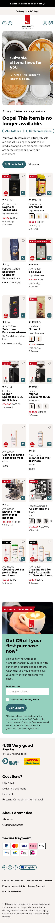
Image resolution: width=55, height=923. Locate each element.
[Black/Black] (39, 521)
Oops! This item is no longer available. (25, 76)
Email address (13, 686)
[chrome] (39, 406)
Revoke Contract (36, 886)
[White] (46, 406)
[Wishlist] (45, 23)
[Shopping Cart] (51, 23)
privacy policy (32, 699)
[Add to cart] (23, 193)
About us (7, 819)
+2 (51, 521)
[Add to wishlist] (23, 176)
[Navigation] (4, 23)
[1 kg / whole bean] (32, 216)
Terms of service (33, 880)
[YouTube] (4, 867)
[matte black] (32, 406)
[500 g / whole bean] (39, 339)
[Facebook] (15, 867)
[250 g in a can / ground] (46, 216)
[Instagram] (10, 867)
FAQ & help (8, 783)
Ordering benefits (12, 825)
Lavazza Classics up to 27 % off (26, 3)
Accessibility (18, 886)
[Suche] (10, 23)
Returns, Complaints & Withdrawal (22, 799)
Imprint (48, 880)
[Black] (32, 521)
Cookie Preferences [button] (12, 880)
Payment (7, 794)
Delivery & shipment (14, 788)
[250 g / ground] (39, 216)
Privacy (6, 886)
